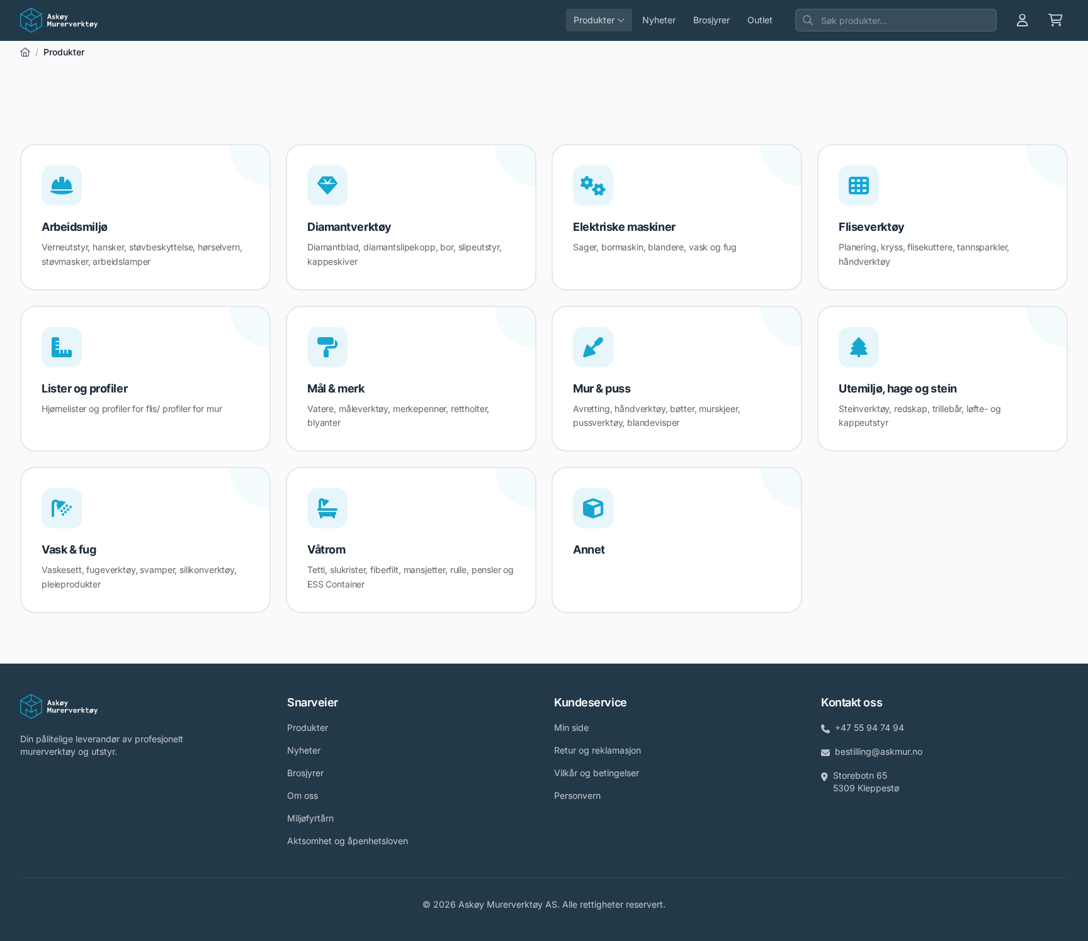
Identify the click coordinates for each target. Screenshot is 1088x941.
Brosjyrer (711, 19)
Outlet (760, 19)
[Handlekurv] (1055, 20)
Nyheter (659, 19)
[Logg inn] (1022, 20)
